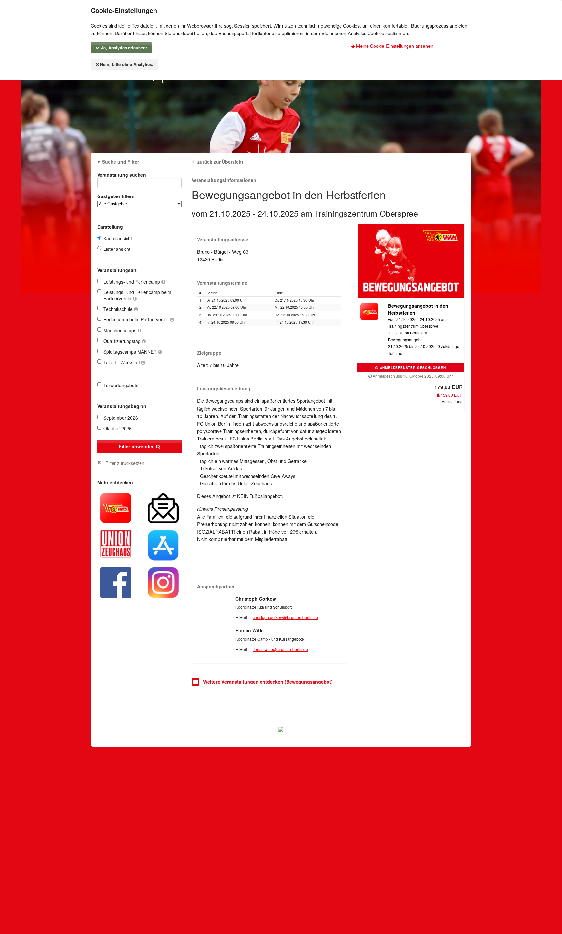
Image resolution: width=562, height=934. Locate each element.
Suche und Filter (120, 161)
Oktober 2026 (117, 428)
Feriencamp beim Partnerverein (136, 319)
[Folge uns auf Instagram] (163, 582)
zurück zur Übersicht (220, 161)
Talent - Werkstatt (122, 362)
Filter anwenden (137, 446)
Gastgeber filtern (116, 196)
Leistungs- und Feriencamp (132, 281)
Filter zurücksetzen (124, 462)
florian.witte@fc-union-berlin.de (280, 649)
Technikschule (118, 309)
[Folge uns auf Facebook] (115, 582)
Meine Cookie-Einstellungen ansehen (394, 45)
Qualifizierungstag (122, 341)
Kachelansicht (117, 238)
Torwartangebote (121, 385)
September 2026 (120, 417)
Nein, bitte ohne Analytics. (126, 64)
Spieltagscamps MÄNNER (130, 351)
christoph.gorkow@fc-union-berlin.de (285, 617)
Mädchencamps (120, 330)
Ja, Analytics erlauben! (123, 48)
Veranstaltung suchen (121, 174)
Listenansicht (116, 249)
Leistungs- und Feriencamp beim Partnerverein (137, 295)
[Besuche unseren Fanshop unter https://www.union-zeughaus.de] (115, 543)
